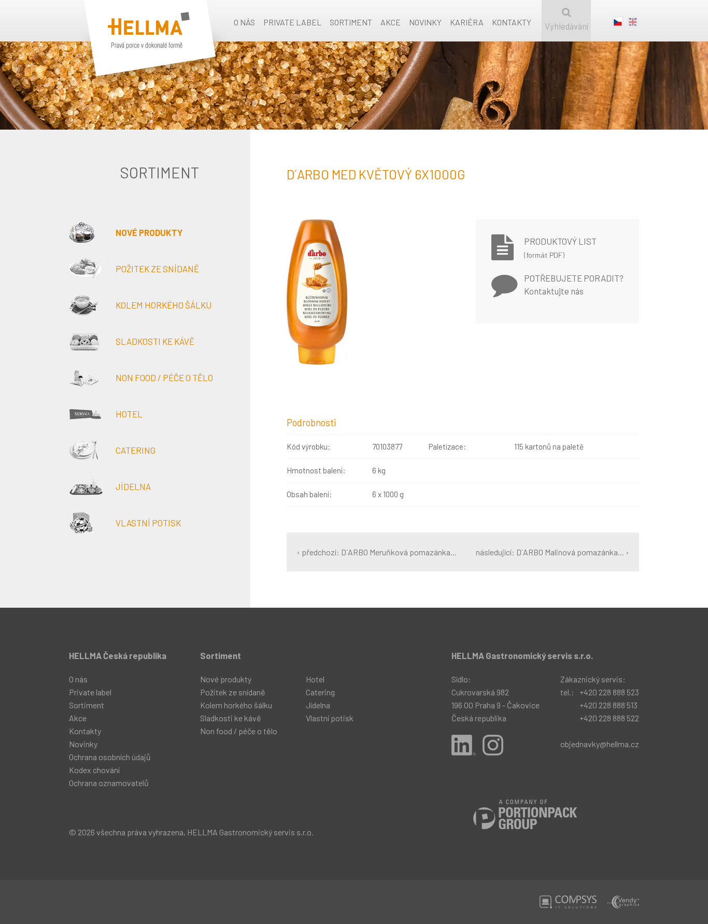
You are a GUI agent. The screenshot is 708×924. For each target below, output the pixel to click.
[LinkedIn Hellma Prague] (463, 745)
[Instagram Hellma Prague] (493, 745)
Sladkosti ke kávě (155, 341)
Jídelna (133, 486)
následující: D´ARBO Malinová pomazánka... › (552, 552)
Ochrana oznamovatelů (109, 783)
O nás (244, 22)
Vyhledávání (566, 26)
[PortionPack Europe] (525, 814)
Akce (390, 22)
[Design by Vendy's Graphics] (623, 901)
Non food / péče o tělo (164, 377)
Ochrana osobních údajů (110, 757)
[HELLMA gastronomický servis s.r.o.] (164, 48)
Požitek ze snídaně (157, 268)
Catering (135, 450)
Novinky (425, 22)
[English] (633, 24)
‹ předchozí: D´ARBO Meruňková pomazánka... (377, 552)
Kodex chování (94, 770)
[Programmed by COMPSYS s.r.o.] (568, 901)
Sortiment (351, 22)
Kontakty (511, 22)
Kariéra (467, 22)
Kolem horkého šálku (163, 305)
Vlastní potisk (148, 522)
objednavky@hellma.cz (599, 744)
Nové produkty (149, 232)
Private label (292, 22)
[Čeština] (618, 24)
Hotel (129, 414)
